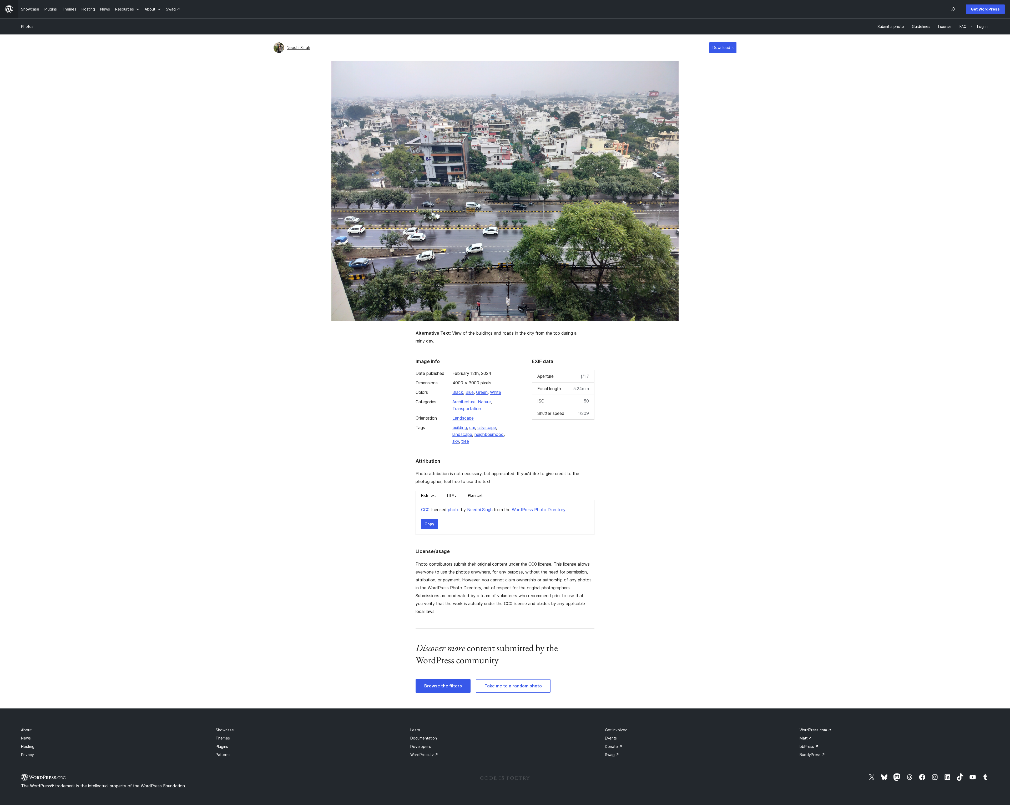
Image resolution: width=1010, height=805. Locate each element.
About (26, 730)
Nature (484, 401)
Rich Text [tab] (428, 495)
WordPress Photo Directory (538, 509)
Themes (223, 738)
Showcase (225, 730)
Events (611, 738)
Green (482, 392)
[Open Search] (953, 9)
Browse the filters (443, 685)
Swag (612, 754)
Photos (27, 26)
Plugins (222, 746)
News (26, 738)
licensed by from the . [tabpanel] (493, 509)
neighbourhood (489, 434)
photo (453, 509)
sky (455, 441)
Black (457, 392)
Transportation (466, 408)
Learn (415, 730)
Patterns (223, 754)
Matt (806, 738)
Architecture (464, 401)
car (472, 427)
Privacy (27, 754)
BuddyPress (812, 754)
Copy (429, 524)
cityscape (486, 427)
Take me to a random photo (513, 685)
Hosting (27, 746)
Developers (420, 746)
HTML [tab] (451, 495)
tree (465, 441)
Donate (613, 746)
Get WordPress (985, 9)
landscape (462, 434)
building (459, 427)
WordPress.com (815, 730)
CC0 (425, 509)
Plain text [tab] (475, 495)
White (495, 392)
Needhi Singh (298, 47)
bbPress (809, 746)
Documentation (423, 738)
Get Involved (616, 730)
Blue (470, 392)
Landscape (463, 418)
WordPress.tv (424, 754)
